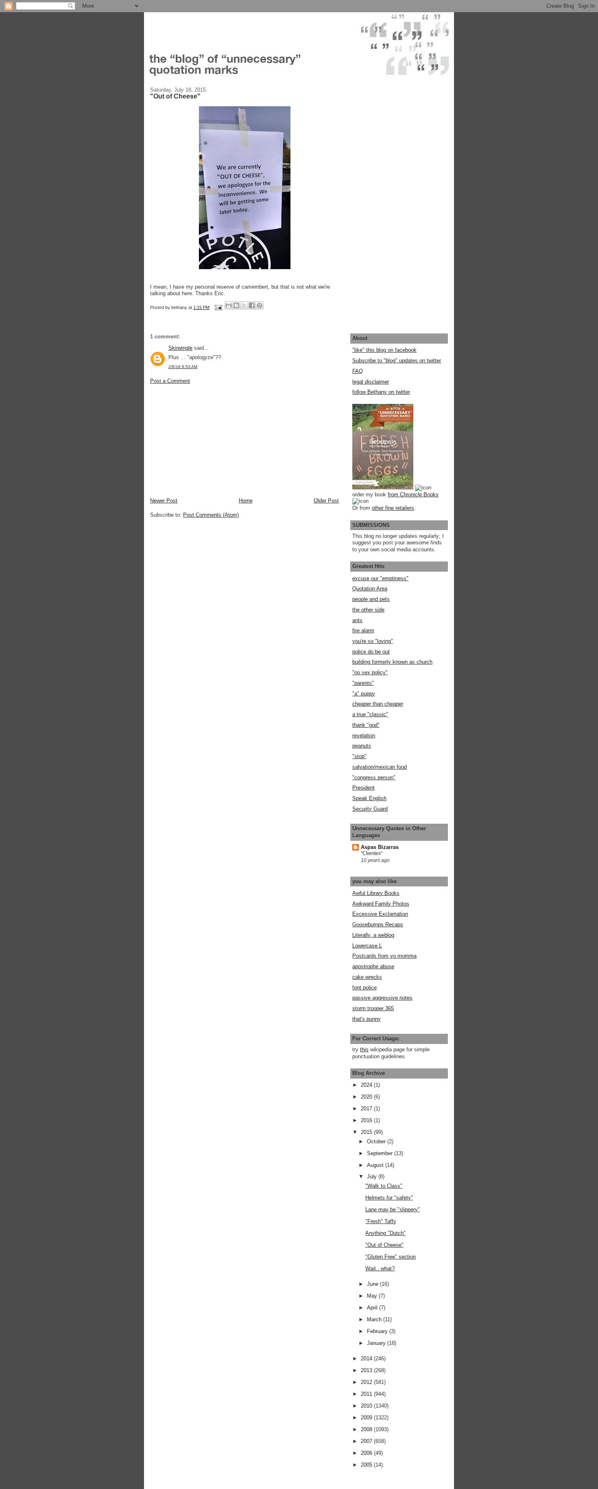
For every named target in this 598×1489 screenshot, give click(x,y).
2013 (367, 1370)
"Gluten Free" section (390, 1257)
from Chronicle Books (413, 494)
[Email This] (229, 305)
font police (364, 988)
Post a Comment (170, 381)
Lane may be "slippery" (392, 1209)
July (372, 1176)
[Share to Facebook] (252, 305)
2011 (367, 1394)
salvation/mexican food (379, 767)
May (373, 1296)
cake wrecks (367, 977)
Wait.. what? (380, 1268)
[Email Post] (218, 307)
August (376, 1165)
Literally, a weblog (373, 935)
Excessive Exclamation (380, 914)
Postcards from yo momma (384, 956)
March (375, 1319)
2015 (367, 1132)
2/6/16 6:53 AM (182, 366)
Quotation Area (369, 589)
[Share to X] (244, 305)
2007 (367, 1441)
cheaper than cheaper (377, 704)
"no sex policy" (370, 672)
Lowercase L (367, 946)
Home (246, 501)
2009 (367, 1417)
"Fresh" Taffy (380, 1221)
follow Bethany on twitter (381, 392)
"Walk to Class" (383, 1186)
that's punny (366, 1019)
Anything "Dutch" (385, 1233)
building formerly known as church (392, 662)
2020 (367, 1097)
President (363, 788)
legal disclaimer (370, 382)
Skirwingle (180, 348)
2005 (367, 1465)
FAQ (357, 371)
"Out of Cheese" (384, 1245)
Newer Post (163, 501)
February (378, 1331)
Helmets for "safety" (389, 1198)
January (377, 1343)
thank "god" (366, 725)
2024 (367, 1085)
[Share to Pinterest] (259, 305)
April (373, 1308)
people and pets (371, 599)
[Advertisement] (211, 440)
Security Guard (370, 809)
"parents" (363, 683)
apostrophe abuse (373, 966)
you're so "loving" (372, 641)
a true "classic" (370, 714)
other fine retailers (393, 508)
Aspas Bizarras (380, 847)
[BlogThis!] (236, 305)
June (373, 1284)
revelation (363, 735)
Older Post (326, 501)
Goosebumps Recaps (377, 924)
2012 (367, 1382)
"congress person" (373, 777)
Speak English (369, 798)
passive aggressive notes (382, 998)
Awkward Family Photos (380, 904)
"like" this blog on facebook (384, 350)
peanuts (361, 746)
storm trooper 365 (373, 1008)
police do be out (371, 652)
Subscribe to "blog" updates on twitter (396, 360)
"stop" (359, 756)
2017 (367, 1108)
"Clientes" (371, 853)
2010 (367, 1406)
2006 (367, 1453)
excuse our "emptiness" (380, 578)
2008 (367, 1429)
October (377, 1141)
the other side (368, 610)
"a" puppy (363, 694)
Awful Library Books (375, 893)
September (380, 1153)
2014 (367, 1358)
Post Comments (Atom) (211, 515)
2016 (367, 1120)
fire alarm (363, 630)
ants (357, 620)
